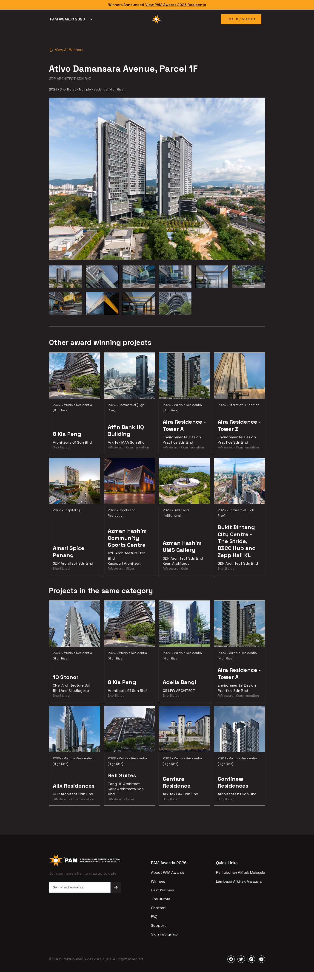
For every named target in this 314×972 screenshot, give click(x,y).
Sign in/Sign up (164, 934)
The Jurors (160, 898)
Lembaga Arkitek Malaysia (239, 881)
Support (158, 925)
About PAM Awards (167, 872)
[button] (72, 19)
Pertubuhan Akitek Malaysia (240, 872)
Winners (158, 881)
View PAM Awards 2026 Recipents (175, 4)
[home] (157, 19)
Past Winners (162, 890)
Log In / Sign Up (241, 19)
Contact (158, 907)
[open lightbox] (65, 276)
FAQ (154, 916)
